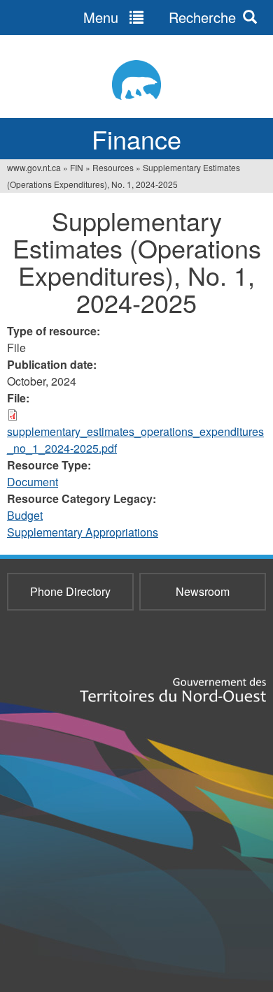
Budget (25, 515)
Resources (113, 167)
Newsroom (203, 591)
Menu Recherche (159, 17)
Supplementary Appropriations (82, 532)
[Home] (136, 80)
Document (32, 482)
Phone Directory (70, 591)
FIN (76, 167)
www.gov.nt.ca (34, 167)
